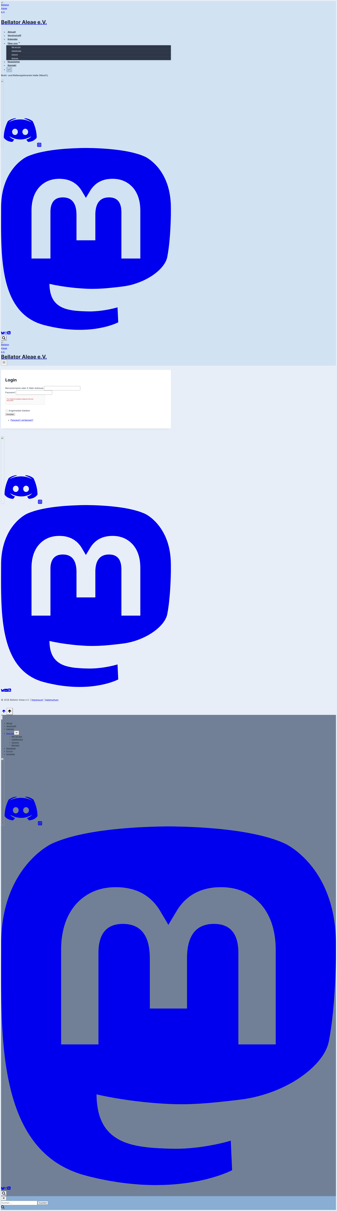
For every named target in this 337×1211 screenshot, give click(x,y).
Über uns (10, 733)
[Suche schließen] (3, 1198)
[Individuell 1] (2, 824)
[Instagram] (39, 146)
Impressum (37, 700)
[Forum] (2, 146)
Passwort (10, 392)
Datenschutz (51, 700)
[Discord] (20, 146)
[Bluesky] (2, 334)
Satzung (15, 55)
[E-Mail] (5, 334)
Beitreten (15, 58)
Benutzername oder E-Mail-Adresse (24, 388)
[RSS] (9, 334)
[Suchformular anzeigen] (4, 338)
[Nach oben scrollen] (4, 712)
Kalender (10, 729)
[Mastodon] (86, 329)
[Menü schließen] (2, 717)
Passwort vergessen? (22, 420)
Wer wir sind (16, 47)
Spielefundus (16, 51)
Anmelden (10, 414)
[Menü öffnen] (4, 363)
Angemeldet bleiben (19, 410)
